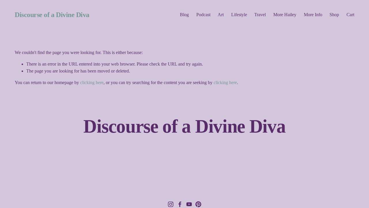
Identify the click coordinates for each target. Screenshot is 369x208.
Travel (260, 14)
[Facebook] (180, 204)
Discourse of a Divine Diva (52, 14)
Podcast (203, 14)
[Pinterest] (198, 204)
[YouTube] (189, 204)
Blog (184, 14)
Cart (350, 14)
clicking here (91, 82)
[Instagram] (171, 204)
